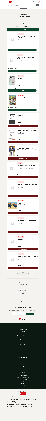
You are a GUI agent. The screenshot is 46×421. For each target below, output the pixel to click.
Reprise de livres (23, 348)
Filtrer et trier (23, 29)
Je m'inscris (30, 313)
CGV (23, 381)
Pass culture (23, 351)
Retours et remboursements (23, 335)
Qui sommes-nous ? (23, 360)
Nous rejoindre (23, 364)
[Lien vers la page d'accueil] (10, 2)
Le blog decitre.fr (23, 353)
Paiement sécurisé (23, 333)
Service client (23, 339)
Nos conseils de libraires (23, 284)
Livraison (23, 331)
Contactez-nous (23, 301)
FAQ (23, 292)
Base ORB (23, 368)
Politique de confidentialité (23, 377)
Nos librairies (23, 362)
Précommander (21, 49)
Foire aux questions (23, 329)
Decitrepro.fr (23, 366)
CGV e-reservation (23, 383)
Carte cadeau (23, 346)
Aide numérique (23, 337)
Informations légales (23, 375)
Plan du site (23, 385)
